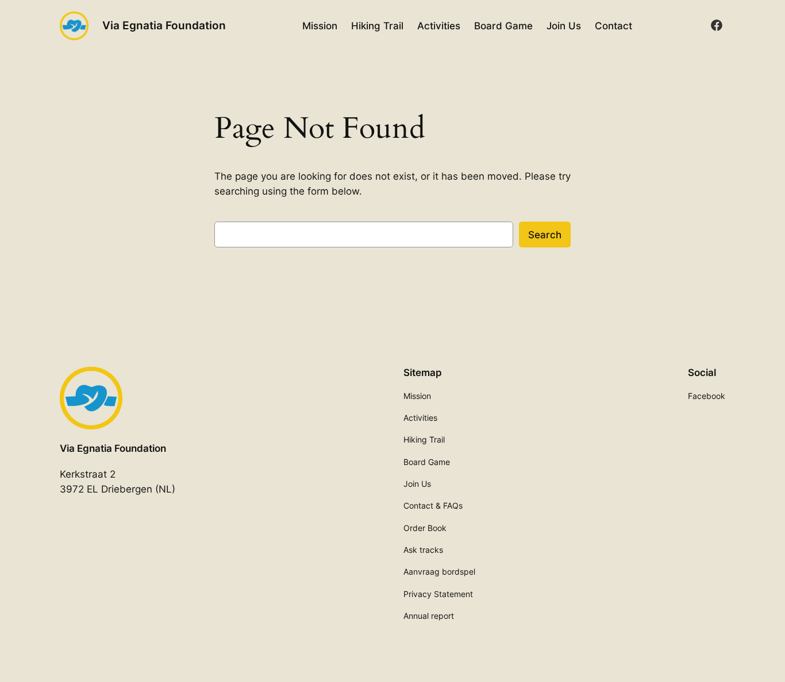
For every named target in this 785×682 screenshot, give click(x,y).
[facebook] (716, 25)
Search (544, 235)
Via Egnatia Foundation (164, 25)
